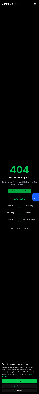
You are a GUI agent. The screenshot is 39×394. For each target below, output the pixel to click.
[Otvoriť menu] (35, 4)
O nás (18, 228)
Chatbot (10, 220)
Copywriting (10, 213)
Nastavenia (21, 386)
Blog (11, 228)
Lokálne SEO (29, 213)
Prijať (19, 381)
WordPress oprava (29, 220)
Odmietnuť (19, 390)
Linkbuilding (29, 206)
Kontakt (26, 228)
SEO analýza (10, 206)
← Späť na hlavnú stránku (19, 191)
